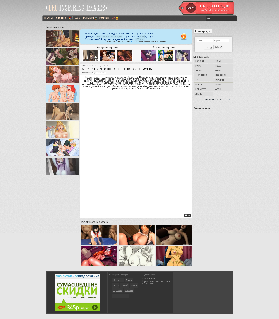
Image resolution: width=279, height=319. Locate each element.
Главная (48, 18)
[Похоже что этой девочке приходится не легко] (62, 175)
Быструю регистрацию (109, 36)
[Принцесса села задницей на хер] (62, 138)
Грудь (218, 65)
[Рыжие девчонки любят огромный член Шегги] (62, 102)
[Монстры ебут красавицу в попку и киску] (62, 120)
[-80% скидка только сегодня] (206, 14)
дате (128, 41)
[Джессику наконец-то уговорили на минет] (136, 266)
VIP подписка (148, 283)
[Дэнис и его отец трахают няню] (62, 156)
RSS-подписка (148, 279)
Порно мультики (98, 73)
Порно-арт (200, 61)
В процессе (200, 89)
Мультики (88, 18)
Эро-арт (218, 61)
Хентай (198, 70)
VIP (113, 18)
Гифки (77, 18)
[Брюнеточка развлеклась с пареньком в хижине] (136, 245)
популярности (139, 41)
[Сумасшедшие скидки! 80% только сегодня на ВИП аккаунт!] (77, 311)
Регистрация (203, 31)
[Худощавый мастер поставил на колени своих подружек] (62, 65)
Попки (198, 65)
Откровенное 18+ (201, 77)
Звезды (198, 94)
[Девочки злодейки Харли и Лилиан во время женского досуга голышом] (99, 266)
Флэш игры (61, 18)
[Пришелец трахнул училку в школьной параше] (174, 245)
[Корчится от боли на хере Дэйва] (62, 83)
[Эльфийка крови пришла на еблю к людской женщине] (62, 47)
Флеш (218, 89)
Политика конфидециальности (156, 281)
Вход (209, 47)
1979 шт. (140, 39)
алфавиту (162, 41)
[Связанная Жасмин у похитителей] (174, 266)
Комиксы (104, 18)
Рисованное (220, 75)
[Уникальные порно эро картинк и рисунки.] (76, 12)
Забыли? (218, 47)
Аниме (218, 70)
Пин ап (198, 84)
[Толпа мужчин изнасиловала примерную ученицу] (99, 245)
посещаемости (151, 41)
